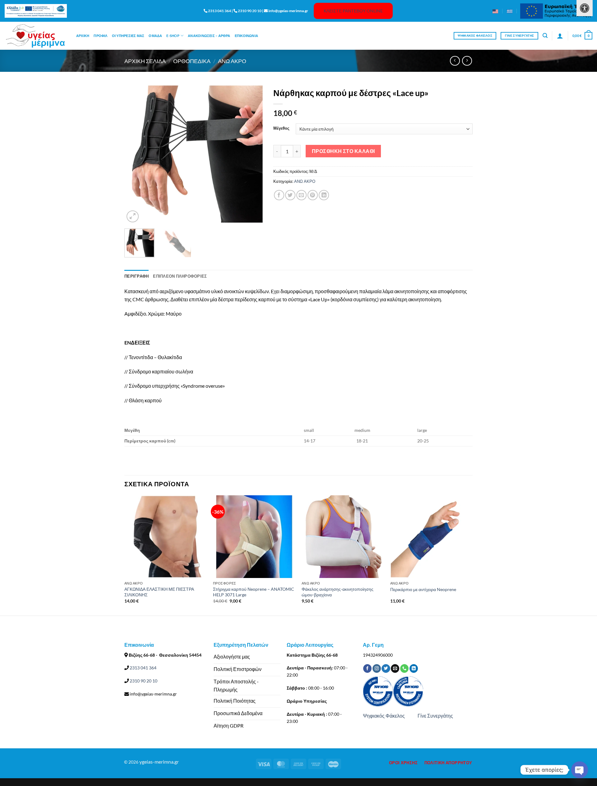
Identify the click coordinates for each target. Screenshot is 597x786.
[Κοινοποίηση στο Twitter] (290, 195)
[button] (545, 36)
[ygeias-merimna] (36, 36)
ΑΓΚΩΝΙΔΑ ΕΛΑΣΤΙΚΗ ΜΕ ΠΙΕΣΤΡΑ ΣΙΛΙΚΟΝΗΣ (159, 592)
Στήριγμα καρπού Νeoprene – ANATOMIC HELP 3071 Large (253, 592)
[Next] (253, 154)
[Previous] (135, 154)
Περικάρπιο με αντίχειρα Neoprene (423, 589)
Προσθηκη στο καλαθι (343, 151)
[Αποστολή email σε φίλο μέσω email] (301, 195)
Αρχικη (82, 36)
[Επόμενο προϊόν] (455, 61)
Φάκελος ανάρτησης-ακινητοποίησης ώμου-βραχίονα (337, 592)
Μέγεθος (281, 128)
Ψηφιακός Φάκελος (384, 716)
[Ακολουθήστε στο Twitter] (386, 668)
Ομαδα (155, 36)
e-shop (172, 36)
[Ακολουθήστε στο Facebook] (367, 668)
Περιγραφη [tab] (136, 276)
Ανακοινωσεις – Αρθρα (209, 36)
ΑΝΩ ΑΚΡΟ (232, 61)
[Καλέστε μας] (404, 668)
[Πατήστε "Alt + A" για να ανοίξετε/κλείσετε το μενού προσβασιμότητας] (584, 8)
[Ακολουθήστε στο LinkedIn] (414, 668)
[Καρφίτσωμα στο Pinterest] (313, 195)
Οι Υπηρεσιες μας (128, 36)
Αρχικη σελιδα (145, 61)
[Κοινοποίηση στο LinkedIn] (324, 195)
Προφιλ (100, 36)
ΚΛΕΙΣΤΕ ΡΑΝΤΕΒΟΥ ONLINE (353, 10)
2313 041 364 (142, 667)
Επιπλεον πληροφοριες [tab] (180, 276)
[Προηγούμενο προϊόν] (467, 61)
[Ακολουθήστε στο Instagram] (377, 668)
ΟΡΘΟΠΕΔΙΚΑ (192, 61)
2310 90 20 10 (143, 680)
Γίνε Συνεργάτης (435, 716)
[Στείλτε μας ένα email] (395, 668)
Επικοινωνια (246, 36)
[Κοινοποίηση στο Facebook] (279, 195)
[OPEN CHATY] (579, 769)
